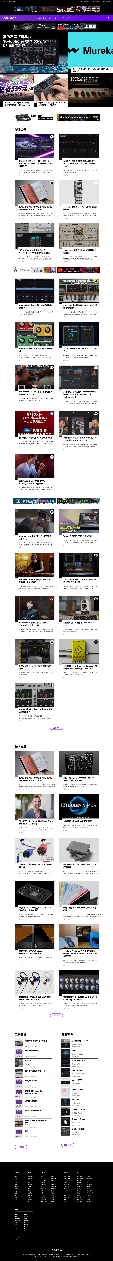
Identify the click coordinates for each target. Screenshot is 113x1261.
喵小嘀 (38, 1254)
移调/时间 (43, 1189)
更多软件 (67, 1144)
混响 (42, 1178)
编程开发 (66, 1201)
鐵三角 (26, 1216)
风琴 (16, 1197)
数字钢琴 (89, 1185)
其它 (29, 1201)
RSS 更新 (62, 1254)
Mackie (16, 1227)
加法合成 (30, 1178)
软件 (56, 18)
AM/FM (29, 1180)
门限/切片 (43, 1195)
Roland (26, 1235)
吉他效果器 (90, 1187)
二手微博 (108, 1)
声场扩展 (43, 1185)
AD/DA (88, 1189)
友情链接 (88, 1254)
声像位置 (43, 1201)
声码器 (43, 1197)
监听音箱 (79, 1197)
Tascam (17, 1235)
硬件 (50, 18)
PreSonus (17, 1231)
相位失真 (30, 1193)
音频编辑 (66, 1185)
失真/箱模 (53, 1189)
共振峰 (29, 1197)
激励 (42, 1176)
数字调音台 (80, 1187)
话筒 (78, 1189)
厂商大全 (38, 18)
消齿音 (43, 1182)
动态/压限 (53, 1185)
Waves (16, 1239)
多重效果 (43, 1199)
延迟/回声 (43, 1180)
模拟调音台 (80, 1185)
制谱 (65, 1199)
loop (16, 1191)
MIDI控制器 (80, 1178)
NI (24, 1229)
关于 (75, 1254)
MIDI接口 (79, 1180)
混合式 (29, 1187)
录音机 (52, 1195)
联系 (79, 1254)
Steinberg (17, 1237)
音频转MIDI (53, 1191)
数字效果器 (80, 1201)
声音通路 (53, 1193)
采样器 (88, 1197)
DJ (64, 1191)
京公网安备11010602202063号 (70, 1256)
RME (25, 1233)
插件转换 (66, 1197)
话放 (78, 1193)
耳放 (78, 1195)
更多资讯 (56, 727)
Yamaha (26, 1239)
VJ (64, 1193)
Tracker (66, 1189)
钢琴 (16, 1189)
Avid (25, 1218)
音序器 (88, 1201)
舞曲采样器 (90, 1199)
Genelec (17, 1222)
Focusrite (17, 1220)
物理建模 (30, 1199)
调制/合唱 (53, 1187)
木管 (16, 1199)
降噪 (52, 1176)
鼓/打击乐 (17, 1187)
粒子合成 (30, 1185)
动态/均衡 (89, 1191)
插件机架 (66, 1187)
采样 (29, 1182)
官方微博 (97, 1)
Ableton (17, 1214)
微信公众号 (86, 1)
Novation (26, 1231)
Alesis (26, 1214)
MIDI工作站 (67, 1180)
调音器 (52, 1201)
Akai (16, 1216)
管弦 (16, 1185)
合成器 (88, 1176)
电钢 (16, 1182)
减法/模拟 (30, 1176)
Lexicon (26, 1224)
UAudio (26, 1237)
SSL (16, 1233)
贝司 (16, 1180)
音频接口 (79, 1182)
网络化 (52, 1197)
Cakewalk (26, 1220)
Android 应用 (32, 1254)
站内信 (15, 1)
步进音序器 (67, 1195)
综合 (16, 1201)
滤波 (42, 1191)
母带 (52, 1180)
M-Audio (26, 1227)
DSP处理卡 (80, 1199)
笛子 (16, 1195)
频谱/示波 (53, 1178)
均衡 (42, 1193)
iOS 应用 (25, 1254)
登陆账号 (7, 1)
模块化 (29, 1191)
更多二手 (20, 1147)
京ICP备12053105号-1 (55, 1256)
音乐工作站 (67, 1178)
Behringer (17, 1218)
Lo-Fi (52, 1182)
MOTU (16, 1229)
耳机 (78, 1191)
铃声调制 (53, 1199)
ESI (25, 1222)
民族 (16, 1178)
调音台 (43, 1187)
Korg (16, 1224)
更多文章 (56, 1015)
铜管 (16, 1176)
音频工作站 (67, 1176)
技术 (62, 18)
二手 (68, 18)
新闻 (44, 18)
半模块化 (30, 1189)
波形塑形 (30, 1195)
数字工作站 (90, 1193)
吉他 (16, 1193)
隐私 (83, 1254)
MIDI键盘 (79, 1176)
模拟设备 (89, 1178)
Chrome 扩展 (69, 1254)
